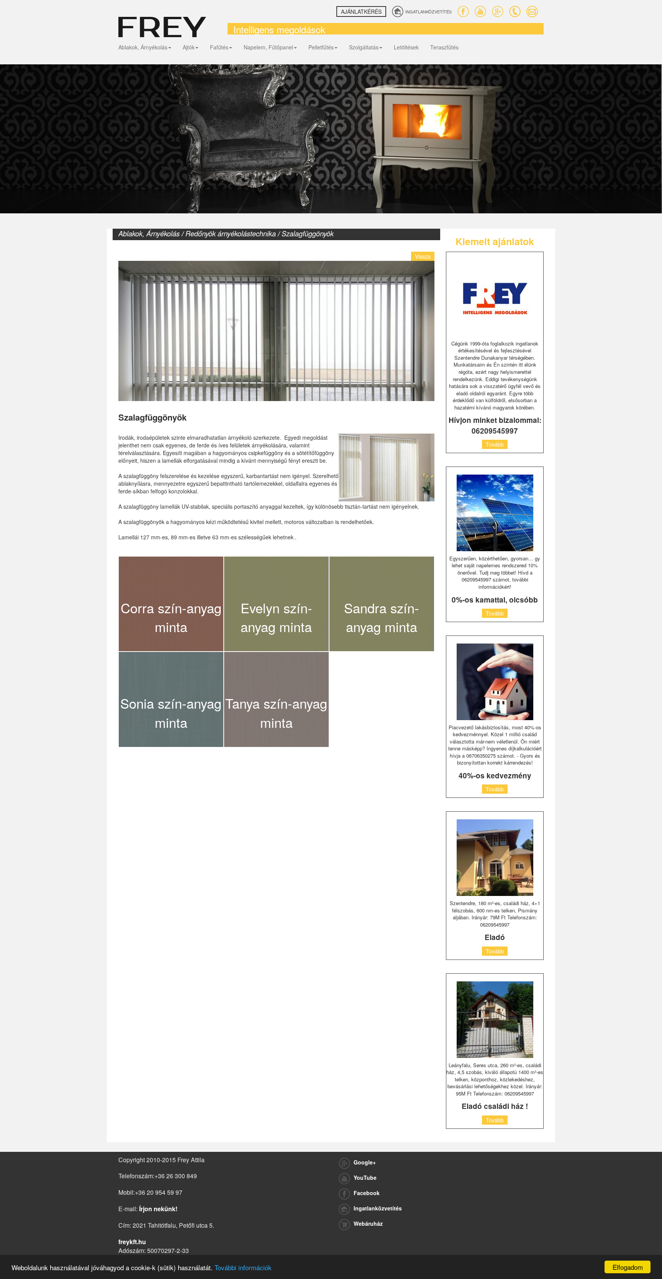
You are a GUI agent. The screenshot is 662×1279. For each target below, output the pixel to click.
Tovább (495, 444)
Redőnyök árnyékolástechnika (230, 233)
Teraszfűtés (444, 47)
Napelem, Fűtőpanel (268, 47)
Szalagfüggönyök (308, 233)
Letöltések (406, 47)
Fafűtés (219, 47)
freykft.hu (132, 1241)
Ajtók (189, 47)
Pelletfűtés (321, 47)
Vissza (423, 256)
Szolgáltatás (364, 47)
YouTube (364, 1177)
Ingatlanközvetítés (377, 1208)
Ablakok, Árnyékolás (142, 47)
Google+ (364, 1162)
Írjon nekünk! (158, 1208)
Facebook (366, 1193)
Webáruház (367, 1223)
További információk (243, 1267)
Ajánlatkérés (361, 11)
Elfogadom (628, 1267)
